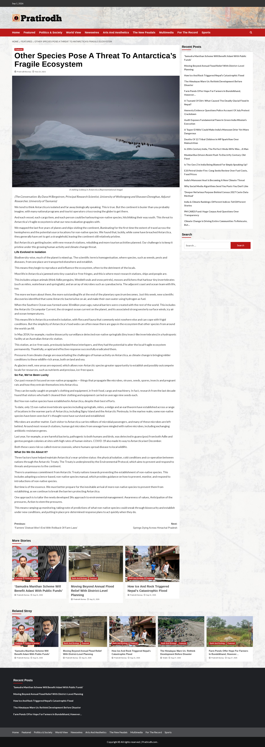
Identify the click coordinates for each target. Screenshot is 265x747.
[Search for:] (207, 245)
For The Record (187, 32)
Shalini (165, 658)
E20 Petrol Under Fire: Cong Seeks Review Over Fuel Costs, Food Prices (215, 172)
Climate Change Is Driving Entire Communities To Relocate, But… (215, 223)
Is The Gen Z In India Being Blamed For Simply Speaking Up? (215, 164)
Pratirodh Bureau (24, 71)
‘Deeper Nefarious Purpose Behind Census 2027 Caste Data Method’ (216, 194)
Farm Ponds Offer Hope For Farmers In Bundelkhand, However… (212, 93)
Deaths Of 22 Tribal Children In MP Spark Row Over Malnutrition (211, 141)
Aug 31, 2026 (38, 595)
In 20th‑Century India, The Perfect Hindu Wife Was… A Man (216, 149)
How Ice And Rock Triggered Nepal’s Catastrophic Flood (214, 75)
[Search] (251, 32)
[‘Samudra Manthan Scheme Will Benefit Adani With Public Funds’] (39, 564)
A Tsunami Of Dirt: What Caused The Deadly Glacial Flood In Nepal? (216, 102)
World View (73, 32)
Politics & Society (50, 32)
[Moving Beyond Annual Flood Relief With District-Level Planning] (96, 564)
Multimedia (166, 32)
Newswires (92, 32)
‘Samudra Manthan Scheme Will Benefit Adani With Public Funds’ (215, 58)
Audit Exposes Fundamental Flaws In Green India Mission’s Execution (215, 122)
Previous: (46, 526)
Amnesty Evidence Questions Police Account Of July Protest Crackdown (217, 112)
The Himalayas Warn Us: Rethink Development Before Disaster (213, 83)
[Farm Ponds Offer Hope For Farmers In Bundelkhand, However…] (230, 631)
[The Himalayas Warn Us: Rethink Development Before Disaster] (181, 631)
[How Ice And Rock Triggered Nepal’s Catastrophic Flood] (152, 564)
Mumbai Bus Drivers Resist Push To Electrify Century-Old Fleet (215, 157)
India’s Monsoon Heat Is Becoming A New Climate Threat (214, 180)
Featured (29, 32)
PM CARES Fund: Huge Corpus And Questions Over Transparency (211, 213)
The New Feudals (144, 32)
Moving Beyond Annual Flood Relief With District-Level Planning (92, 591)
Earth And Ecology (79, 578)
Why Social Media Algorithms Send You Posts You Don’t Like (216, 186)
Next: (155, 526)
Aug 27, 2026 (176, 658)
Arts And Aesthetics (116, 32)
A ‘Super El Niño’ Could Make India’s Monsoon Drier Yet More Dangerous (216, 131)
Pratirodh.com (149, 741)
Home (16, 32)
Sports (206, 32)
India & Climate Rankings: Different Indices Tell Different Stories (215, 203)
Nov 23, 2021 (40, 71)
